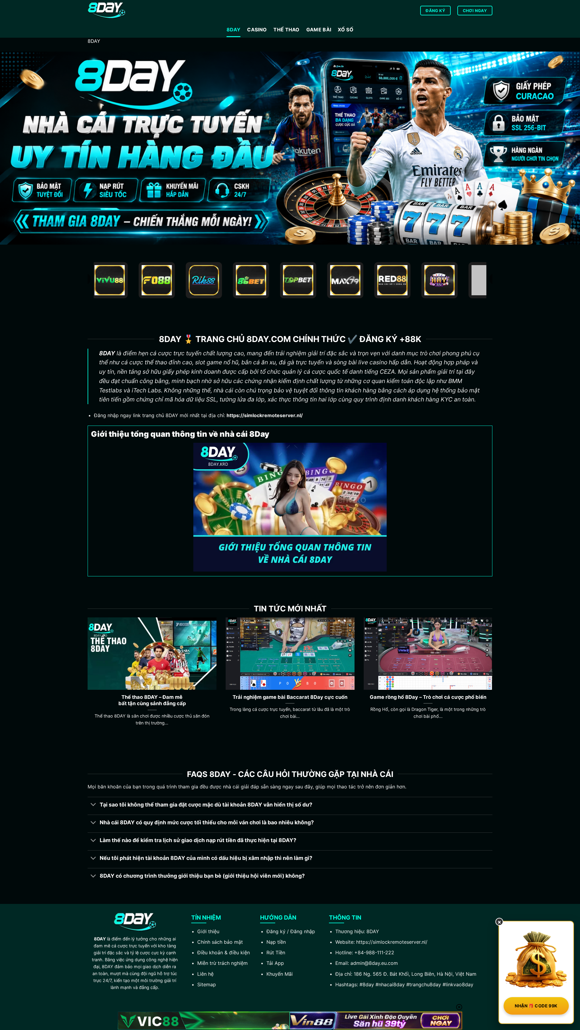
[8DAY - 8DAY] (118, 11)
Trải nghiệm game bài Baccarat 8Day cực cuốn (290, 697)
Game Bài (318, 30)
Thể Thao (286, 30)
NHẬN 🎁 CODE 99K (536, 1005)
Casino (257, 30)
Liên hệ (205, 974)
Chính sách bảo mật (220, 942)
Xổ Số (345, 30)
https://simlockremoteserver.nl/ (391, 942)
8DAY (233, 30)
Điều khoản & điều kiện (223, 952)
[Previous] (86, 679)
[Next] (493, 679)
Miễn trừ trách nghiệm (222, 963)
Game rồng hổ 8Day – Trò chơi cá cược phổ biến (428, 697)
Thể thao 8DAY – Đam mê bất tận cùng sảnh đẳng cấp (152, 700)
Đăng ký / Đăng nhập (290, 931)
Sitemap (206, 984)
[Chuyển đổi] (93, 805)
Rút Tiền (275, 952)
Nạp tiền (276, 942)
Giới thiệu (208, 931)
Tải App (275, 963)
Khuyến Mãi (279, 974)
